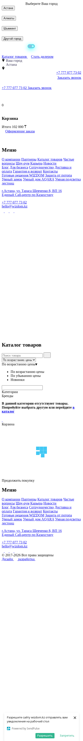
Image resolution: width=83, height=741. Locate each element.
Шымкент (10, 28)
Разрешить (45, 735)
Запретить (67, 735)
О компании (11, 159)
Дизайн (8, 559)
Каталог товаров (15, 56)
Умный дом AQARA (38, 179)
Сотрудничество (41, 167)
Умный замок (12, 179)
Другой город (12, 38)
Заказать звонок (69, 78)
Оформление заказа (20, 131)
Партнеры (29, 159)
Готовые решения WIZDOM (23, 175)
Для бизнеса (19, 167)
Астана (8, 8)
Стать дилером (42, 56)
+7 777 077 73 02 (15, 88)
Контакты (50, 171)
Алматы (9, 18)
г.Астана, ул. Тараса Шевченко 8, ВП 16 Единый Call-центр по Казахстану (32, 193)
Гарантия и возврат (27, 171)
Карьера (36, 163)
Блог (5, 167)
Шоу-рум (22, 163)
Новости (49, 163)
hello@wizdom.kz (14, 206)
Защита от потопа (58, 175)
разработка (26, 559)
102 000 (18, 127)
